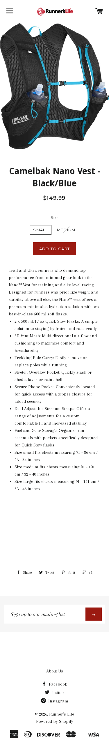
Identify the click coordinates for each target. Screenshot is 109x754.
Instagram (57, 701)
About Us (54, 671)
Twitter (58, 692)
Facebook (57, 684)
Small (40, 229)
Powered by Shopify (54, 721)
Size (54, 217)
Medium (66, 229)
